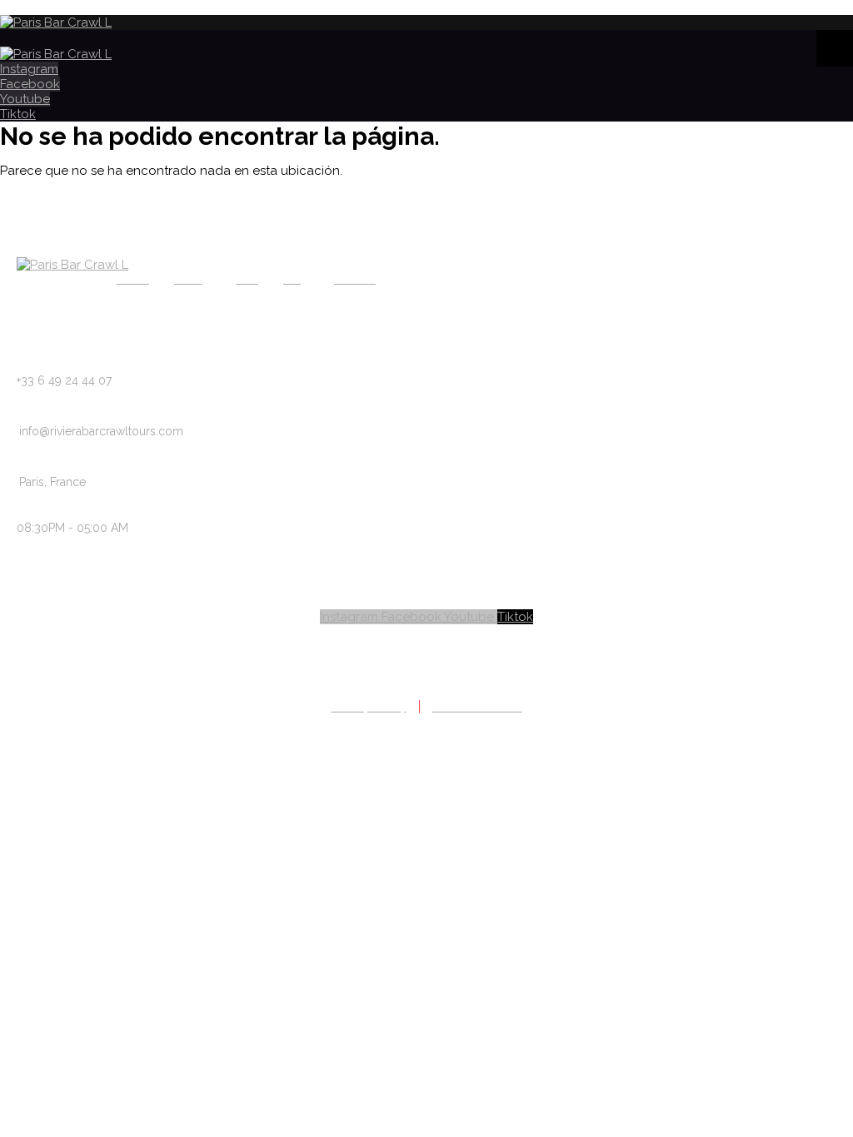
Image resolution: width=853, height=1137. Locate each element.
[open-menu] (834, 48)
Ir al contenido (43, 7)
